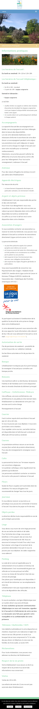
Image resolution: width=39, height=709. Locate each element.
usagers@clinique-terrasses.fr (15, 336)
